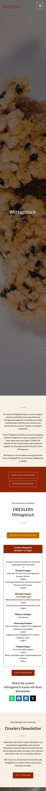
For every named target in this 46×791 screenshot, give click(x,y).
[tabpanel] (23, 610)
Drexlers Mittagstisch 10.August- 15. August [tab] (23, 549)
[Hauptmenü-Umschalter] (40, 6)
